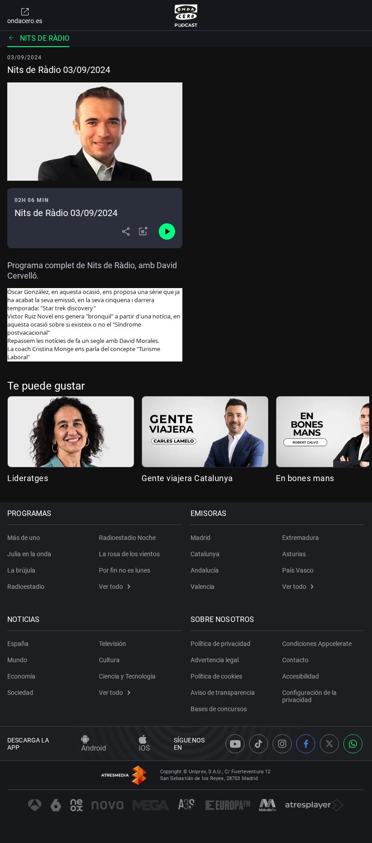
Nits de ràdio (44, 38)
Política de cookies (216, 676)
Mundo (17, 660)
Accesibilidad (300, 676)
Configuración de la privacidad (309, 696)
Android (93, 748)
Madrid (200, 537)
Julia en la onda (29, 554)
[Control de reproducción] (167, 231)
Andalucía (205, 570)
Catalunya (205, 554)
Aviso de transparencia (223, 692)
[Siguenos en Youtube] (235, 743)
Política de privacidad (220, 643)
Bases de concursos (219, 709)
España (18, 643)
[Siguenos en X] (329, 743)
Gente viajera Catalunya (187, 478)
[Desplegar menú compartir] (126, 231)
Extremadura (300, 537)
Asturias (294, 554)
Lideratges (27, 478)
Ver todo (111, 586)
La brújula (21, 570)
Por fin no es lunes (124, 570)
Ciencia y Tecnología (127, 676)
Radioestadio (25, 586)
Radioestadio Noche (127, 537)
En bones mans (305, 478)
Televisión (112, 643)
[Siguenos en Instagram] (282, 743)
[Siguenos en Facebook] (305, 743)
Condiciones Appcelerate (317, 643)
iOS (144, 748)
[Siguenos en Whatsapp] (352, 743)
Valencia (203, 586)
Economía (21, 676)
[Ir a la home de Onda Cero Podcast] (186, 15)
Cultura (109, 660)
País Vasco (297, 570)
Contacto (295, 660)
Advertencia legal (215, 660)
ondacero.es (24, 20)
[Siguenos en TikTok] (258, 743)
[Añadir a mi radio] (143, 231)
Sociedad (20, 692)
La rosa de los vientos (129, 554)
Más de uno (23, 537)
